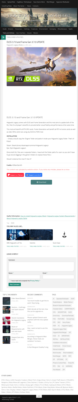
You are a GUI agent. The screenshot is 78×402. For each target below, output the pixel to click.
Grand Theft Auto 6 (58, 380)
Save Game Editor (39, 2)
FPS (54, 322)
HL (59, 326)
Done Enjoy (56, 315)
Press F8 (71, 363)
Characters (18, 29)
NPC (69, 356)
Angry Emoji (41, 380)
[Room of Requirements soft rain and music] (6, 329)
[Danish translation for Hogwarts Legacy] (6, 320)
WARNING (69, 366)
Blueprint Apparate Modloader (62, 305)
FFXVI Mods (38, 387)
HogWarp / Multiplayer (24, 2)
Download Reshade (68, 315)
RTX (54, 366)
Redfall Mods (17, 387)
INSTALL (55, 339)
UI (63, 366)
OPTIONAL (60, 359)
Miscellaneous (62, 29)
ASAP (72, 299)
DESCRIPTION (62, 312)
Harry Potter (66, 322)
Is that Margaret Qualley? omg (37, 347)
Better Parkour (68, 302)
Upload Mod (11, 2)
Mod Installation (68, 353)
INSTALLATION (64, 339)
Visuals (29, 33)
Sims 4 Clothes (19, 385)
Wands (35, 33)
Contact (12, 399)
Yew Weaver (56, 369)
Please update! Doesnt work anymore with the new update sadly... (37, 320)
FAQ (54, 319)
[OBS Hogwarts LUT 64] (18, 234)
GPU (59, 322)
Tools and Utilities (8, 33)
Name (11, 273)
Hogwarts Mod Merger (60, 332)
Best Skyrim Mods (54, 390)
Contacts (35, 6)
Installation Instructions (60, 342)
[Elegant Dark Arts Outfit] (6, 340)
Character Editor (57, 309)
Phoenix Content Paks (59, 363)
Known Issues (66, 346)
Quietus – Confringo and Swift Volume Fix (18, 309)
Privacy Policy (34, 281)
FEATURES (61, 319)
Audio (4, 29)
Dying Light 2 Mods (32, 385)
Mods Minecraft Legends (17, 382)
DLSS (12, 223)
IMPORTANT (65, 336)
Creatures (34, 29)
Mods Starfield (28, 387)
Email (45, 273)
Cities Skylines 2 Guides (35, 382)
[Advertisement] (41, 101)
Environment (43, 29)
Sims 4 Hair (5, 390)
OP (54, 359)
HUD (54, 336)
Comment (12, 260)
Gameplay (53, 29)
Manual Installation (58, 349)
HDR (54, 326)
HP (70, 332)
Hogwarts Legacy (67, 326)
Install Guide (56, 346)
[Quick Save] (64, 234)
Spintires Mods (6, 387)
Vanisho (32, 243)
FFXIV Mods (43, 390)
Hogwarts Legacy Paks (59, 329)
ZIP (64, 369)
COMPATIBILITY (69, 309)
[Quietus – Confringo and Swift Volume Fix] (6, 310)
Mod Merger (51, 2)
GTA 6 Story (5, 380)
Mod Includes (57, 353)
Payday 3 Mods (15, 390)
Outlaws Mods (25, 392)
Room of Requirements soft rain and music (18, 329)
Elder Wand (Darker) (18, 298)
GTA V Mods (66, 385)
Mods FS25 (32, 380)
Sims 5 (49, 380)
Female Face (70, 319)
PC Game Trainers (59, 382)
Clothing (26, 29)
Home (4, 2)
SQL (59, 366)
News (29, 6)
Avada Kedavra (57, 302)
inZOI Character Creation (19, 380)
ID (58, 336)
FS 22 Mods (44, 385)
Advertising (5, 399)
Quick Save (56, 243)
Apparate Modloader (62, 2)
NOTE (64, 356)
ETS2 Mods (65, 390)
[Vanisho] (41, 234)
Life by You (48, 382)
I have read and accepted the (25, 281)
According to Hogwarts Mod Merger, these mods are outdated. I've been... (36, 339)
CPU (54, 312)
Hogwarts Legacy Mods (30, 390)
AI (53, 299)
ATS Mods (15, 392)
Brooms (10, 29)
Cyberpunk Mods (55, 385)
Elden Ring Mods (49, 387)
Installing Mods (7, 6)
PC (66, 359)
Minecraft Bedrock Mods (64, 387)
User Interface (20, 33)
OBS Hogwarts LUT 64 (14, 243)
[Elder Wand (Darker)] (6, 301)
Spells (70, 29)
